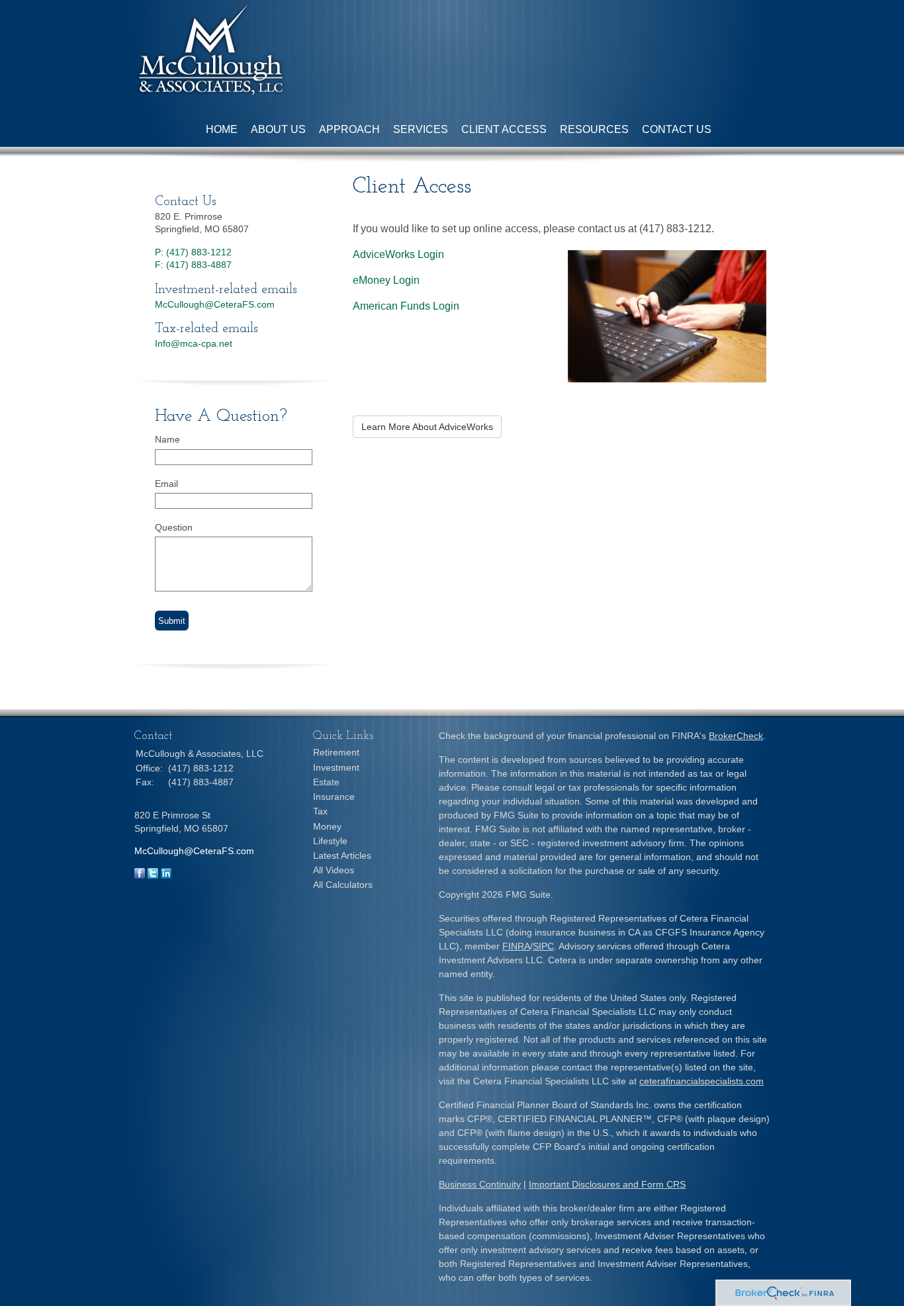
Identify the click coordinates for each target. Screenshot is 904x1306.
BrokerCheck (736, 735)
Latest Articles (342, 855)
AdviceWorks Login (398, 254)
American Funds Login (406, 306)
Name (167, 439)
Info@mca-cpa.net (193, 343)
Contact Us (676, 129)
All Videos (333, 870)
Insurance (334, 796)
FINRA (516, 946)
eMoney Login (386, 280)
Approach (349, 129)
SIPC (543, 946)
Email (166, 483)
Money (327, 826)
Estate (326, 782)
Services (420, 129)
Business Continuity (480, 1184)
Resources (594, 129)
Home (222, 129)
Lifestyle (330, 841)
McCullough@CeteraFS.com (215, 304)
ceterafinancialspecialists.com (701, 1081)
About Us (278, 129)
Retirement (336, 752)
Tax (320, 811)
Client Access (504, 129)
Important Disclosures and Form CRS (607, 1184)
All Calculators (343, 884)
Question (174, 527)
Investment (336, 767)
